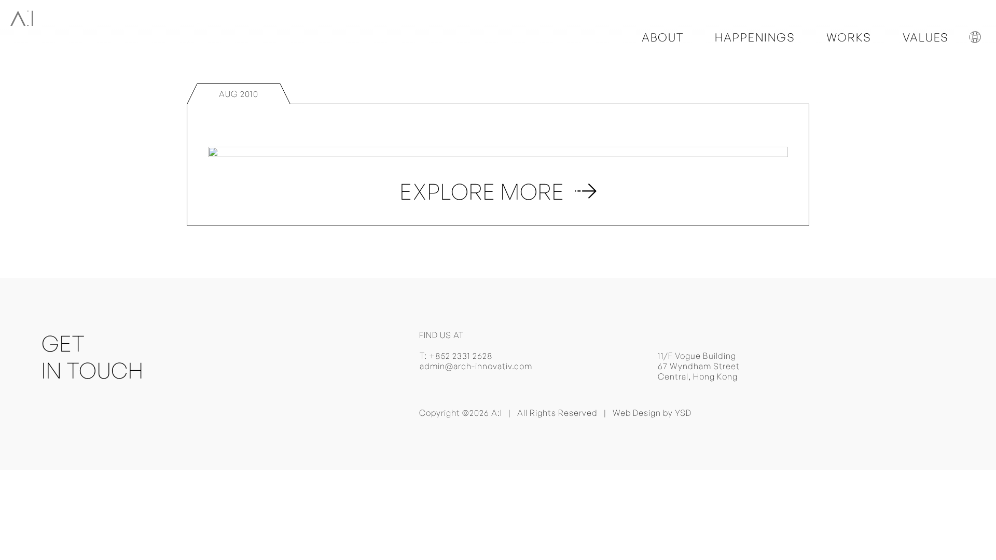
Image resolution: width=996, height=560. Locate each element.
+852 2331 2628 (461, 356)
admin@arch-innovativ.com (476, 366)
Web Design (637, 413)
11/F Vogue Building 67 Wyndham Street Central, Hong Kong (699, 366)
